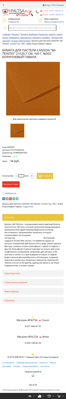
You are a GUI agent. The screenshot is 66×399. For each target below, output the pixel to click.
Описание (9, 217)
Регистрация (58, 5)
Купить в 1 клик (11, 184)
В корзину (47, 175)
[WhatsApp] (13, 198)
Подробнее (28, 206)
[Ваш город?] (3, 5)
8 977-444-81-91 (56, 10)
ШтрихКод (9, 300)
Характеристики (12, 273)
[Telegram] (17, 198)
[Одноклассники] (7, 198)
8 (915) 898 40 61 (16, 357)
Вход (47, 5)
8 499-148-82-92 (33, 342)
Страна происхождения (15, 282)
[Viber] (10, 198)
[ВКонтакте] (3, 198)
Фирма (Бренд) (11, 291)
